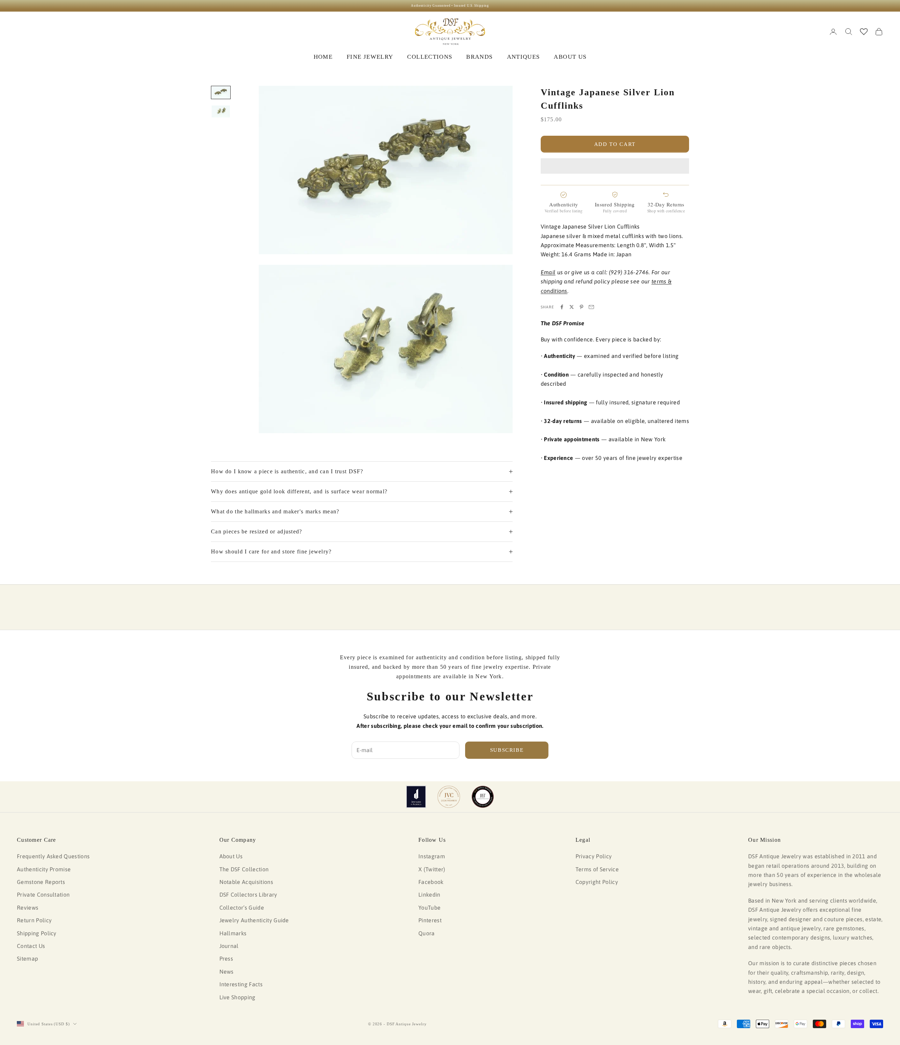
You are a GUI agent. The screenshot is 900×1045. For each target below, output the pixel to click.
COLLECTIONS (429, 56)
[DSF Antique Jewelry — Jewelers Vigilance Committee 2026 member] (448, 797)
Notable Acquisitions (246, 882)
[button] (615, 166)
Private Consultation (43, 894)
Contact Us (31, 946)
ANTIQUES (523, 56)
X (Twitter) (431, 869)
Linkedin (429, 894)
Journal (229, 946)
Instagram (431, 856)
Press (226, 958)
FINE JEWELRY (370, 56)
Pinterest (430, 920)
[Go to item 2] (221, 111)
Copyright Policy (597, 882)
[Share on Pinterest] (581, 307)
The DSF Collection (244, 869)
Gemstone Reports (41, 882)
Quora (426, 933)
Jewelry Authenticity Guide (254, 920)
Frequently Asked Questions (53, 856)
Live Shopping (237, 997)
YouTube (429, 907)
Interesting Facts (241, 984)
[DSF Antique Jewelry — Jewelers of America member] (416, 797)
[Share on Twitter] (571, 307)
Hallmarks (233, 933)
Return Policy (34, 920)
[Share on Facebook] (562, 307)
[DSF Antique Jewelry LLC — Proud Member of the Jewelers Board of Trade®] (482, 797)
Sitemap (27, 958)
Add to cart (615, 144)
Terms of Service (597, 869)
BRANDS (479, 56)
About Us (231, 856)
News (226, 971)
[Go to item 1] (221, 92)
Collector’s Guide (241, 907)
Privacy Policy (594, 856)
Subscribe (507, 750)
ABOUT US (570, 56)
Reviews (27, 907)
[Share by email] (591, 307)
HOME (323, 56)
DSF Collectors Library (248, 894)
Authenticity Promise (44, 869)
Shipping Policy (37, 933)
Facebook (431, 882)
